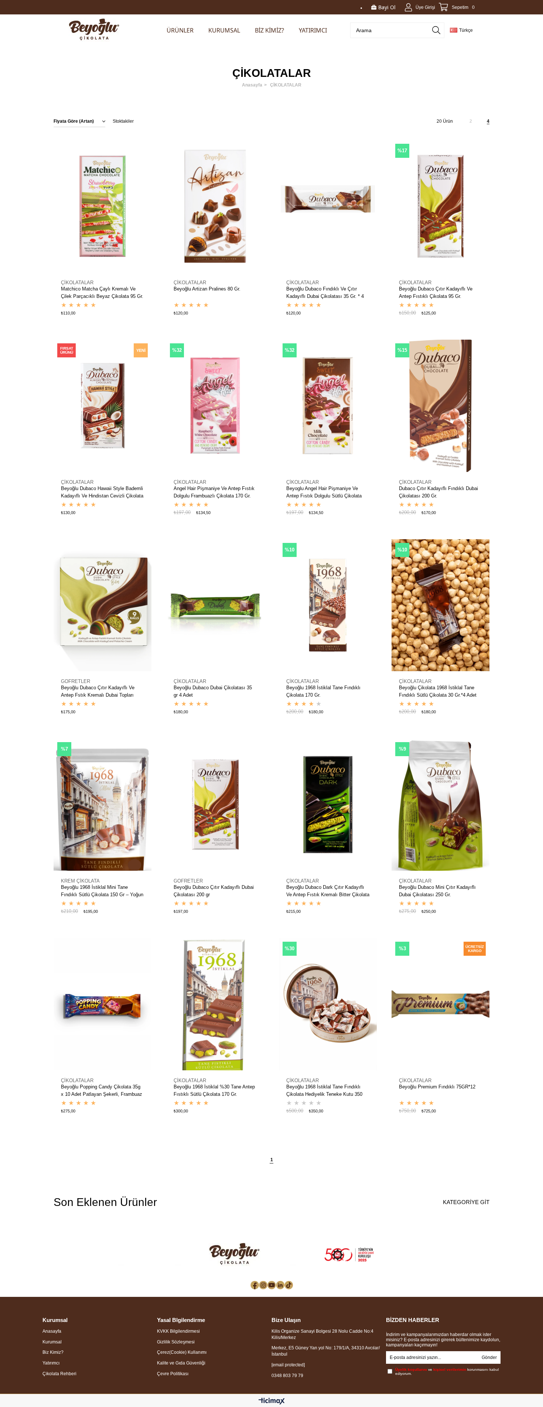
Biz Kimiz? (53, 1352)
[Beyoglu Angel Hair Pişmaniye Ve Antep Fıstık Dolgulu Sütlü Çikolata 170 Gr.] (328, 406)
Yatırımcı (50, 1363)
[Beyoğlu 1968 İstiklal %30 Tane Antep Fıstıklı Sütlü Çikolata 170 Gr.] (215, 1004)
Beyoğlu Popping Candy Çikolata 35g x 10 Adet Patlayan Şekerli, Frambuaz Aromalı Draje (101, 1091)
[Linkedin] (280, 1285)
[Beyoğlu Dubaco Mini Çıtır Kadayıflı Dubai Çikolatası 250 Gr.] (440, 804)
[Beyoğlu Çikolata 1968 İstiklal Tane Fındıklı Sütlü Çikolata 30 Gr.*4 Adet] (440, 605)
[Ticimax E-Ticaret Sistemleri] (272, 1402)
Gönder (489, 1357)
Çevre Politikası (172, 1373)
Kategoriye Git (466, 1202)
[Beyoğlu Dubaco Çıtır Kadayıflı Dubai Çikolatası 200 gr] (215, 804)
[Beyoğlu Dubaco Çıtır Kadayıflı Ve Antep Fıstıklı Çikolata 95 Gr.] (440, 206)
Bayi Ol (387, 7)
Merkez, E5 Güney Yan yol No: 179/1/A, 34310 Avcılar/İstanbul (326, 1351)
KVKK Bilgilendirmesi (178, 1331)
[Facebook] (254, 1285)
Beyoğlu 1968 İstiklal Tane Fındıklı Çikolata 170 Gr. (323, 691)
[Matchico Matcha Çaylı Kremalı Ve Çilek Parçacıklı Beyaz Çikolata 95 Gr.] (102, 206)
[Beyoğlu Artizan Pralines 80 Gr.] (215, 206)
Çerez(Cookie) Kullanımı (181, 1352)
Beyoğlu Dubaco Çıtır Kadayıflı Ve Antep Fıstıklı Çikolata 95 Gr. (435, 292)
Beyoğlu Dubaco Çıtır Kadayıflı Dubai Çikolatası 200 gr (214, 890)
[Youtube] (271, 1285)
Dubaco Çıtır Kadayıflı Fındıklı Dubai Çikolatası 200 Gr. (438, 492)
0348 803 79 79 (287, 1375)
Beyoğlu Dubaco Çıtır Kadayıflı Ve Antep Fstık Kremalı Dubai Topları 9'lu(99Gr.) (97, 692)
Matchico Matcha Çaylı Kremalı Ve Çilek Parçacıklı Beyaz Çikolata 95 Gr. (102, 292)
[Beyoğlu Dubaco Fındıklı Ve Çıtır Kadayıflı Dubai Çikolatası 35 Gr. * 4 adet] (328, 206)
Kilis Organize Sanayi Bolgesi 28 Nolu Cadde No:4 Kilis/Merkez (322, 1334)
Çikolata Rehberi (59, 1373)
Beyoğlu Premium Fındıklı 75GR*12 (437, 1087)
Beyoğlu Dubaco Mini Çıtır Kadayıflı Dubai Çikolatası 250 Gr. (437, 890)
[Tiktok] (288, 1285)
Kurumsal (52, 1342)
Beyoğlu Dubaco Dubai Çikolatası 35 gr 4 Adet (213, 691)
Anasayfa (51, 1331)
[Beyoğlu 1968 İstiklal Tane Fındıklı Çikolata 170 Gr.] (328, 605)
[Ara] (436, 30)
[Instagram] (263, 1285)
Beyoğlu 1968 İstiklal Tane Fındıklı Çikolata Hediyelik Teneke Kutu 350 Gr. (324, 1091)
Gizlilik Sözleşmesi (176, 1342)
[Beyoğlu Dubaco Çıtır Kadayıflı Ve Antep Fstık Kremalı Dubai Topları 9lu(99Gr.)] (102, 605)
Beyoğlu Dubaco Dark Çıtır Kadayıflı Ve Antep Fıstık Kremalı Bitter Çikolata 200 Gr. (327, 891)
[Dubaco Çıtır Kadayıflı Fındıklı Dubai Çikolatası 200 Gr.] (440, 406)
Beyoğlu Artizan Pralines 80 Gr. (207, 289)
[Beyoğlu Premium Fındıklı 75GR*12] (440, 1004)
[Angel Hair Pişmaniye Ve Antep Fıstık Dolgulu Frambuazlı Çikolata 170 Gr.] (215, 406)
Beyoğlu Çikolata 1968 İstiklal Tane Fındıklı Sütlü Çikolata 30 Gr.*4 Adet (438, 691)
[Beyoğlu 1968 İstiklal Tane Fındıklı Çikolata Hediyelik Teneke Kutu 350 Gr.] (328, 1004)
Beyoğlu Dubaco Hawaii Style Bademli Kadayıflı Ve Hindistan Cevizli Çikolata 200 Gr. (102, 493)
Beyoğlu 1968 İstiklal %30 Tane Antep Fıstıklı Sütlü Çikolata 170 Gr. (214, 1090)
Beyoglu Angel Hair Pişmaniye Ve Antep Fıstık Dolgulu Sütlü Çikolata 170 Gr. (324, 493)
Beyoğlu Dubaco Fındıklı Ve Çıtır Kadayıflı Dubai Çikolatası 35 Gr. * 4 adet (325, 293)
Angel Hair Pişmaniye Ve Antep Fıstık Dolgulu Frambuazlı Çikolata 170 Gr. (214, 492)
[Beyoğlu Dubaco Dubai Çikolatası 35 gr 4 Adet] (215, 605)
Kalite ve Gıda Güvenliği (181, 1363)
